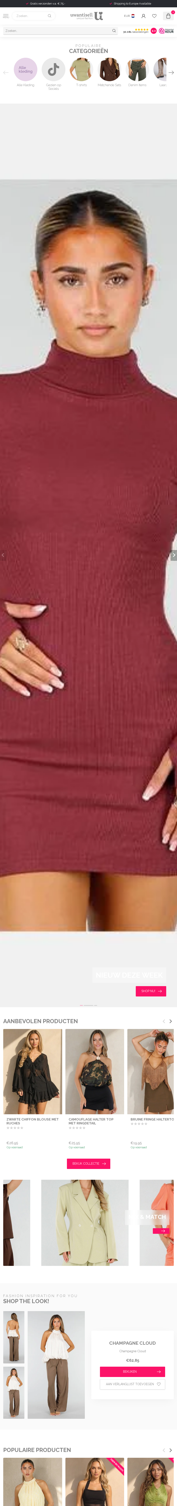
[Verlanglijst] (154, 16)
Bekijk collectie (86, 1163)
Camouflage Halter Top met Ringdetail (91, 1121)
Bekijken (130, 1371)
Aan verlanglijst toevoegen (130, 1384)
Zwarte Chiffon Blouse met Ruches (32, 1121)
